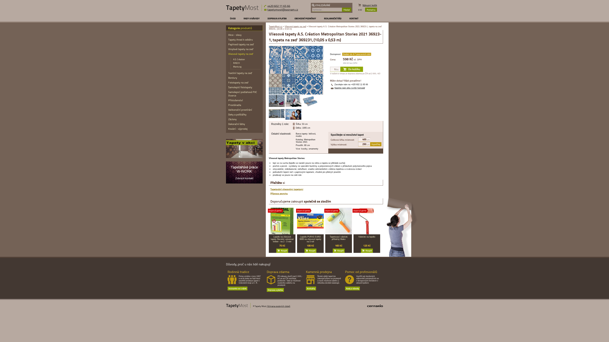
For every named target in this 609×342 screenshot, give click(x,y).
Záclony (232, 119)
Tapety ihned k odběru (240, 39)
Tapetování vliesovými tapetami (286, 189)
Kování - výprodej (238, 128)
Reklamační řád (332, 18)
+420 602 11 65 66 (278, 6)
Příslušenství (235, 100)
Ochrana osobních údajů (278, 306)
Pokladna (371, 9)
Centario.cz (375, 305)
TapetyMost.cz (275, 26)
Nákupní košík (370, 5)
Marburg (237, 66)
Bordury (232, 77)
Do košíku (282, 251)
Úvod (233, 18)
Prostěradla (234, 105)
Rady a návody (252, 18)
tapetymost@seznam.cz (282, 9)
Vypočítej (375, 144)
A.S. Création (239, 59)
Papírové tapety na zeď (241, 44)
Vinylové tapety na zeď (241, 49)
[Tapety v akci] (244, 157)
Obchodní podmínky (305, 18)
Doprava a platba (277, 18)
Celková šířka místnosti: (343, 140)
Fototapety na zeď (238, 82)
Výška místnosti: (339, 144)
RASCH (236, 62)
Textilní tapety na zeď (240, 73)
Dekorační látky (236, 124)
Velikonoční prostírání (240, 109)
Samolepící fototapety (240, 87)
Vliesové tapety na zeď (295, 26)
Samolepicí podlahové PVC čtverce (242, 93)
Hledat (347, 9)
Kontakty (311, 288)
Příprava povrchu (279, 193)
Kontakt (353, 18)
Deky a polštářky (237, 114)
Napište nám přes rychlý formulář (349, 88)
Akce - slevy (235, 35)
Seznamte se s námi (237, 288)
